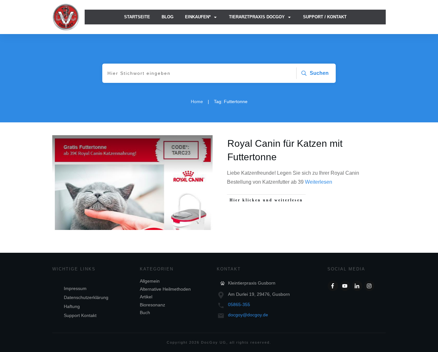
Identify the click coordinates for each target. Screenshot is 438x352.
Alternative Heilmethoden (165, 289)
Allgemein (150, 281)
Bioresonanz (152, 304)
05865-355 (239, 304)
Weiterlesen (318, 182)
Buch (145, 312)
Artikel (146, 296)
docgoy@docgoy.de (248, 314)
